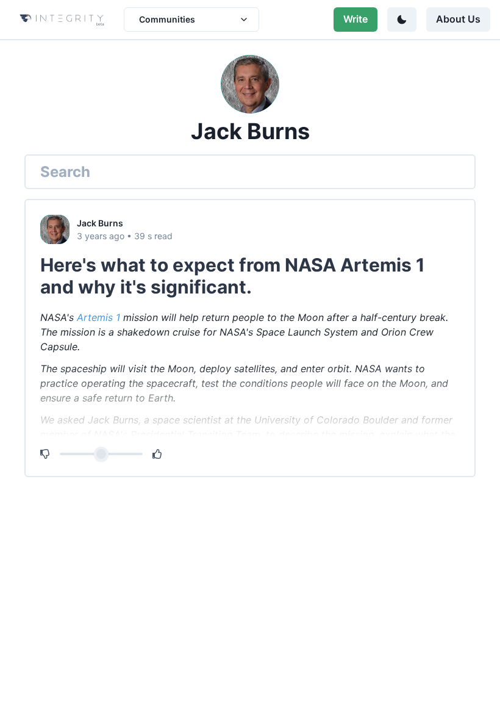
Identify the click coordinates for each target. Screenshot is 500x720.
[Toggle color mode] (401, 19)
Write (355, 19)
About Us (458, 19)
